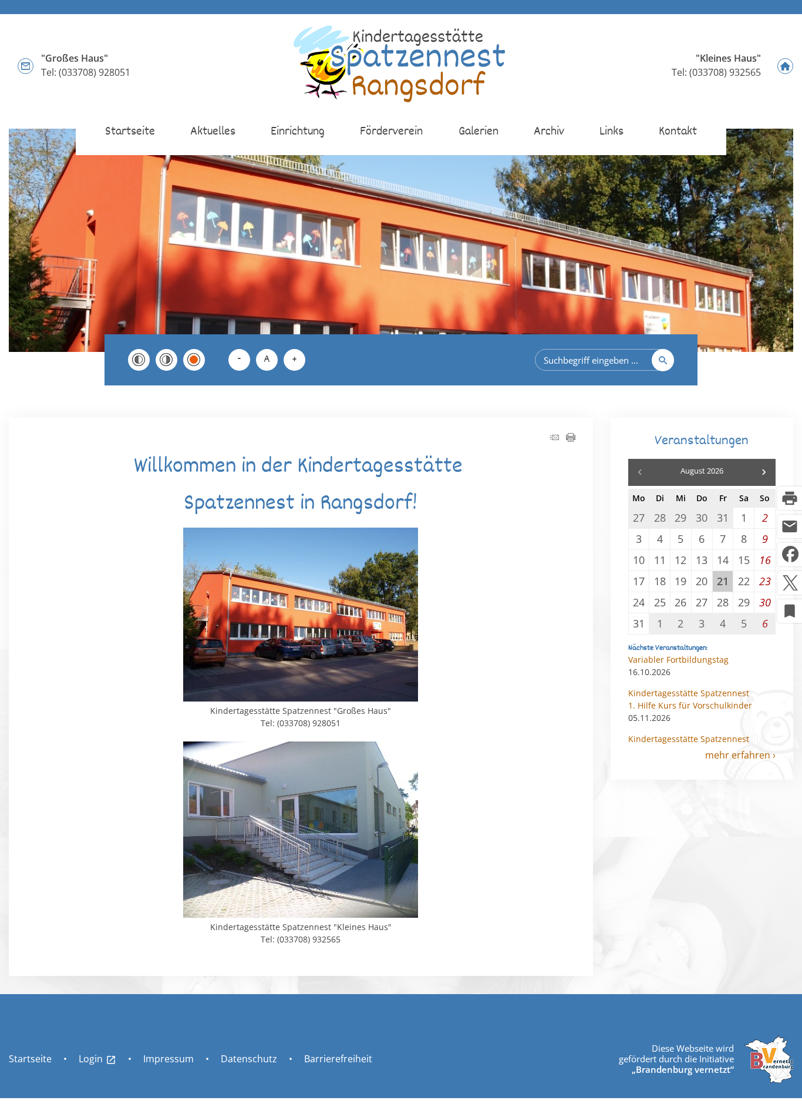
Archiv (549, 132)
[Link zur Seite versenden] (554, 438)
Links (611, 132)
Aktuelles (212, 132)
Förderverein (391, 132)
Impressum (168, 1058)
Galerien (478, 132)
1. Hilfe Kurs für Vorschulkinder (690, 705)
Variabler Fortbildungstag (678, 659)
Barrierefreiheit (338, 1058)
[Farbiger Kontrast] (194, 360)
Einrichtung (298, 132)
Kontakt (678, 132)
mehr (717, 755)
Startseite (130, 132)
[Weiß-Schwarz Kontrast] (166, 360)
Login (97, 1058)
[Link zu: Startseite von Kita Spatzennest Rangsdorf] (401, 65)
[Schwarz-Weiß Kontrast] (139, 360)
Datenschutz (249, 1058)
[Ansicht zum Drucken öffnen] (570, 438)
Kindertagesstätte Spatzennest (688, 693)
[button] (764, 472)
